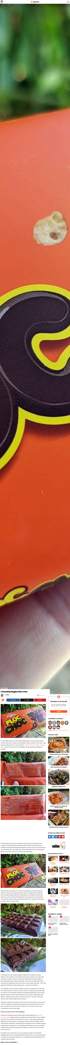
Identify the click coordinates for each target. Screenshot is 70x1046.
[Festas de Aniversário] (53, 902)
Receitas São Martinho (53, 885)
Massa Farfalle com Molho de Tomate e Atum (58, 806)
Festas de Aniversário (53, 907)
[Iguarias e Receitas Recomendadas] (53, 858)
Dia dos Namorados (64, 907)
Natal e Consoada (64, 862)
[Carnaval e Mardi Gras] (64, 891)
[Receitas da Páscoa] (53, 869)
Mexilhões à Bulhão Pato (59, 786)
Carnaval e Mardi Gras (64, 896)
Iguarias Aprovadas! (53, 863)
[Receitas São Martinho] (53, 880)
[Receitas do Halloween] (53, 891)
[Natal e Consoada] (64, 858)
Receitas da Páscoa (53, 874)
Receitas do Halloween (53, 896)
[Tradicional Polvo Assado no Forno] (58, 818)
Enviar (58, 711)
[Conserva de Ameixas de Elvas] (64, 919)
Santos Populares (64, 884)
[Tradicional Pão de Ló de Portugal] (58, 745)
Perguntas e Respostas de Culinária (60, 730)
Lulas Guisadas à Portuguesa (58, 767)
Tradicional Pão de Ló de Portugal (58, 754)
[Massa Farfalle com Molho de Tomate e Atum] (58, 797)
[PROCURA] (68, 2)
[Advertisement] (23, 831)
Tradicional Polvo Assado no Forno (58, 827)
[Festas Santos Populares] (64, 880)
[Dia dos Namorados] (64, 902)
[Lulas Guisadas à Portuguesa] (58, 760)
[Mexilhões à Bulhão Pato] (58, 777)
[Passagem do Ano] (64, 869)
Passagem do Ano (64, 873)
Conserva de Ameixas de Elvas (63, 923)
